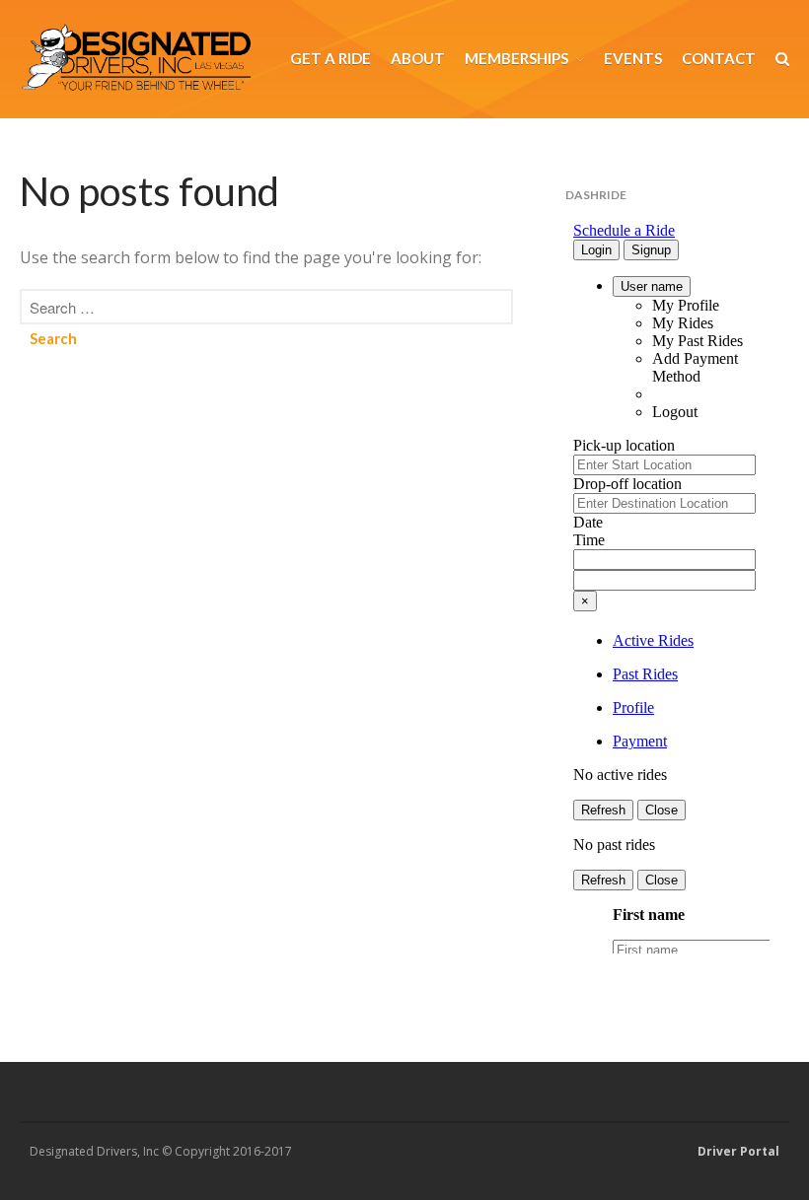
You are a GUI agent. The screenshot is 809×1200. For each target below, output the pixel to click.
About (418, 58)
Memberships (516, 58)
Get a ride (330, 58)
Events (633, 58)
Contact (719, 58)
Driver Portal (738, 1151)
